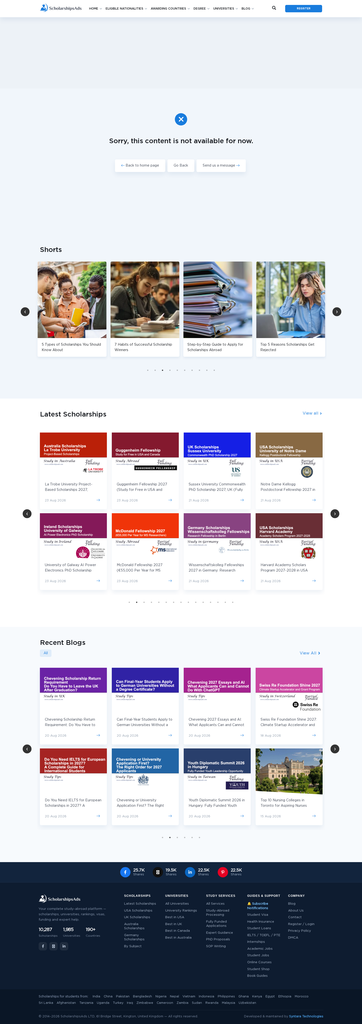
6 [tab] (184, 370)
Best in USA (174, 917)
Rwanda (211, 1003)
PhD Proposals (218, 939)
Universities (223, 8)
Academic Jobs (260, 948)
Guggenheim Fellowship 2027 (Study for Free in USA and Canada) (142, 490)
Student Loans (259, 928)
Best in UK (173, 924)
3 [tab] (162, 370)
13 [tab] (217, 602)
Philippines (226, 996)
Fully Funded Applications (216, 924)
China (108, 996)
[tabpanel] (102, 309)
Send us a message (219, 165)
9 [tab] (206, 370)
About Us (296, 910)
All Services (215, 903)
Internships (256, 942)
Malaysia (228, 1003)
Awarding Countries (168, 8)
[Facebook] (43, 946)
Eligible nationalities (124, 8)
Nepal (174, 996)
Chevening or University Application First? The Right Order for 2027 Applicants (140, 806)
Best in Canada (177, 930)
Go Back (181, 165)
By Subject (133, 946)
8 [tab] (199, 370)
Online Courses (259, 962)
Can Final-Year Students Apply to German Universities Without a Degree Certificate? (144, 725)
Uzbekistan (247, 1003)
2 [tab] (155, 370)
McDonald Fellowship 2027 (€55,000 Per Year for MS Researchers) (140, 570)
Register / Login (301, 924)
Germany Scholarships (134, 937)
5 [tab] (177, 370)
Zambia (182, 1003)
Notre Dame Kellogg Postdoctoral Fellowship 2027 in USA (288, 490)
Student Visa (257, 914)
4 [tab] (169, 370)
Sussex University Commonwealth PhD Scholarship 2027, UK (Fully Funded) (217, 490)
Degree (200, 8)
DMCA (293, 937)
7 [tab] (192, 370)
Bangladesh (142, 996)
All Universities (177, 903)
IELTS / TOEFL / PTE (263, 935)
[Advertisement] (181, 52)
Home (93, 8)
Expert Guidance (219, 932)
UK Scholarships (137, 917)
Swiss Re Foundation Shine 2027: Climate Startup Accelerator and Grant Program (289, 725)
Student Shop (258, 969)
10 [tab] (214, 370)
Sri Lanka (46, 1003)
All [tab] (46, 653)
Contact (295, 917)
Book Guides (257, 975)
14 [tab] (225, 602)
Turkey (118, 1003)
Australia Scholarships (134, 926)
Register (304, 8)
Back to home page (142, 165)
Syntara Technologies (306, 1016)
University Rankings (181, 910)
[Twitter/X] (53, 946)
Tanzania (86, 1003)
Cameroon (165, 1003)
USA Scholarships (138, 910)
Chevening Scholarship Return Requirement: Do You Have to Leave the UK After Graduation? (72, 725)
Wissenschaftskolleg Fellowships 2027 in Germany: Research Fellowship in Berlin (216, 570)
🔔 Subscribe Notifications (257, 906)
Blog (246, 8)
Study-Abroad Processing (217, 913)
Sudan (197, 1003)
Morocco (302, 996)
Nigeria (160, 996)
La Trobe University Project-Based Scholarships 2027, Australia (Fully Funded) (68, 490)
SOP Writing (216, 946)
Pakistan (123, 996)
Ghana (243, 996)
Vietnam (188, 996)
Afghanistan (66, 1003)
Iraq (130, 1003)
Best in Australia (178, 937)
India (96, 996)
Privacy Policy (299, 930)
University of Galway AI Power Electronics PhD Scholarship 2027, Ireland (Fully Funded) (70, 570)
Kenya (257, 996)
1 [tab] (147, 370)
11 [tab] (203, 602)
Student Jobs (258, 955)
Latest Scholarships (140, 903)
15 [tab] (232, 602)
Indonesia (206, 996)
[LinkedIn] (64, 946)
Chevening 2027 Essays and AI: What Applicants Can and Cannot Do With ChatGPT (216, 725)
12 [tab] (210, 602)
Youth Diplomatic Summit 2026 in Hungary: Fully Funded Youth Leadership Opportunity (217, 806)
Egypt (270, 996)
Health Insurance (260, 921)
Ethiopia (284, 996)
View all (311, 413)
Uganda (103, 1003)
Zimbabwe (144, 1003)
